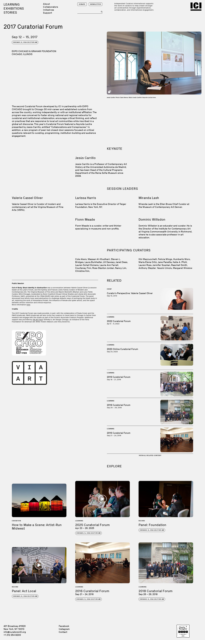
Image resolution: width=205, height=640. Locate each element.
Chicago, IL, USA (25, 42)
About (46, 3)
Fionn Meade (85, 219)
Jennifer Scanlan (161, 265)
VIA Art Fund (38, 320)
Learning (12, 4)
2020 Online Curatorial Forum (122, 349)
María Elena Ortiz (148, 262)
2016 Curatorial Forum (118, 432)
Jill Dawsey (109, 262)
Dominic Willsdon (152, 219)
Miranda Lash (149, 198)
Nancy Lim (120, 268)
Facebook (64, 626)
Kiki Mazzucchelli (148, 259)
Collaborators (50, 6)
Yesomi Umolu (164, 268)
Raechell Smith (179, 265)
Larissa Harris (85, 198)
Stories (10, 12)
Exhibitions (14, 8)
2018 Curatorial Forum (118, 405)
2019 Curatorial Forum (118, 377)
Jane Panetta (165, 262)
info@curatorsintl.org (15, 632)
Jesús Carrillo (85, 158)
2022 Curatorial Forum (119, 321)
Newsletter (95, 4)
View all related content (150, 455)
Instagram (64, 629)
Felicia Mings (165, 259)
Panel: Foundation (152, 525)
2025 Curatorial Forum (92, 525)
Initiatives (48, 9)
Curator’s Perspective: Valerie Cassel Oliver (130, 293)
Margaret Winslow (182, 268)
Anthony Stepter (147, 268)
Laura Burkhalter (93, 262)
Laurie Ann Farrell (109, 265)
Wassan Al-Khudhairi (99, 259)
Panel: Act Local (24, 591)
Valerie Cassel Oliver (27, 198)
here (28, 305)
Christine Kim (82, 271)
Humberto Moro (181, 259)
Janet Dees (121, 262)
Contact (63, 632)
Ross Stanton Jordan (103, 268)
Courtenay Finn (83, 268)
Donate (82, 4)
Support (47, 12)
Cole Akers (81, 259)
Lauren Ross (145, 265)
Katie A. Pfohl (180, 262)
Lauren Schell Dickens (87, 265)
